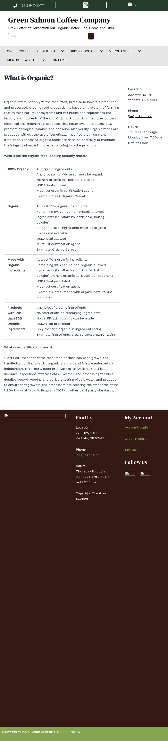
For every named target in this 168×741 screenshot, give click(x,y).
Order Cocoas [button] (82, 51)
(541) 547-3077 (32, 5)
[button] (91, 36)
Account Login (136, 427)
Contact (58, 60)
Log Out (131, 450)
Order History (135, 439)
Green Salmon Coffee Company (59, 20)
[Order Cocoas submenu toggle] (102, 51)
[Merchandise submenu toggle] (139, 51)
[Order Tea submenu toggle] (62, 51)
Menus (13, 60)
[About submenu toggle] (43, 60)
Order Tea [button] (46, 51)
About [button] (30, 60)
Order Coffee (19, 51)
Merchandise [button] (121, 51)
